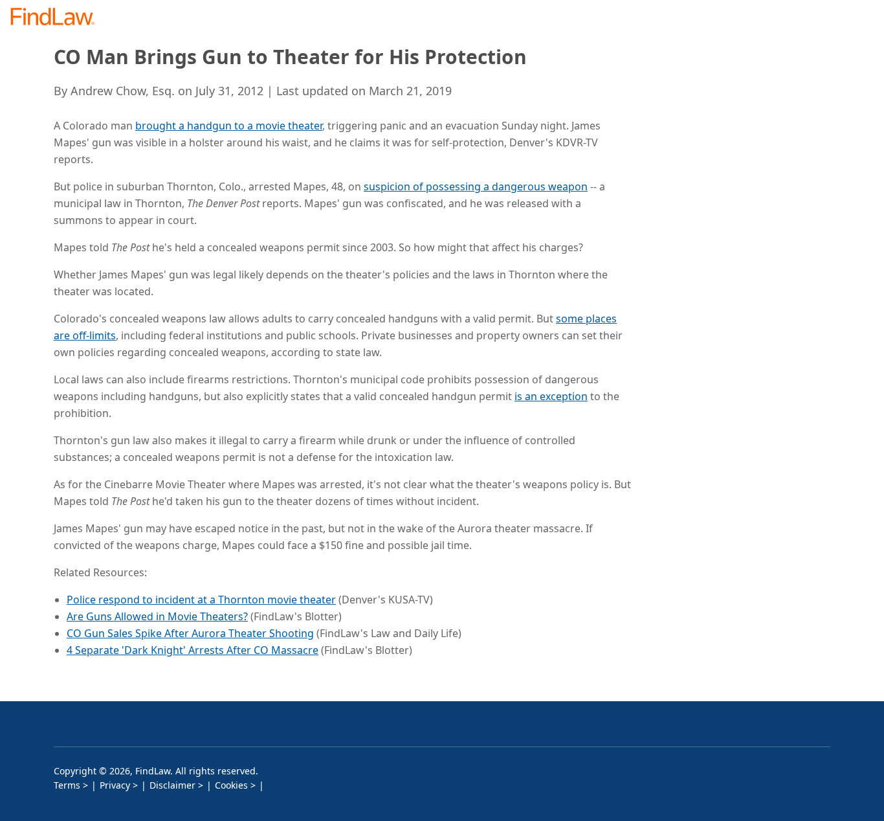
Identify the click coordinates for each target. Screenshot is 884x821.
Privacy (115, 785)
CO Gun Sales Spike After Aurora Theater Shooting (190, 633)
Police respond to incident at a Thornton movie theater (201, 599)
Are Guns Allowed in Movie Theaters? (157, 616)
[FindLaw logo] (57, 18)
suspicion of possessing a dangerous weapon (476, 186)
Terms (67, 785)
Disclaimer (172, 785)
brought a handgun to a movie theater (228, 125)
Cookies (231, 785)
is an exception (551, 396)
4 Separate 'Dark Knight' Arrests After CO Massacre (192, 650)
